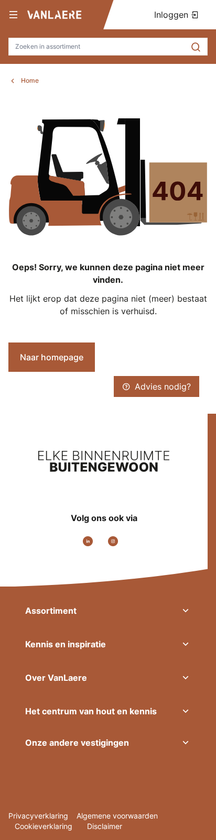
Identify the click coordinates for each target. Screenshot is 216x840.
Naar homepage (51, 357)
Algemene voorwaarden (117, 815)
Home (30, 80)
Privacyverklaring (38, 815)
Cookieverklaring (44, 826)
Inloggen (172, 14)
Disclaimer (104, 826)
